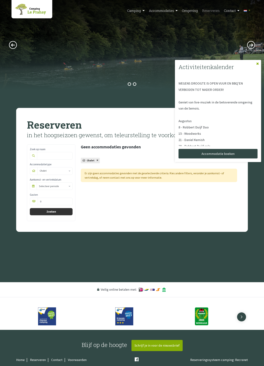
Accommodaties (161, 10)
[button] (143, 11)
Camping (134, 10)
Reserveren (211, 10)
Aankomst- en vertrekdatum (45, 179)
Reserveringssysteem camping (212, 360)
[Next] (251, 45)
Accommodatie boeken (218, 154)
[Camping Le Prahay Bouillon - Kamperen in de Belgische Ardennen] (31, 9)
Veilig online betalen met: (119, 289)
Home (20, 360)
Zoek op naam (37, 149)
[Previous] (13, 45)
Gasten (34, 194)
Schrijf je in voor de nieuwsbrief (157, 345)
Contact (230, 10)
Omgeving (190, 10)
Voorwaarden (77, 360)
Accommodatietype (41, 164)
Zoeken (51, 211)
